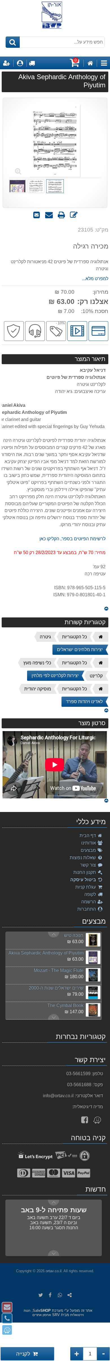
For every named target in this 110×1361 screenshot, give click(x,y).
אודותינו (89, 843)
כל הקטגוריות (74, 636)
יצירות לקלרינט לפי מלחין (55, 675)
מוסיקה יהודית (37, 688)
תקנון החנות (85, 872)
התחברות (87, 909)
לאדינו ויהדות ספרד (84, 701)
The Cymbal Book (65, 1005)
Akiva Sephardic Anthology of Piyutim (45, 952)
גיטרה (45, 636)
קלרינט (96, 675)
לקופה (90, 894)
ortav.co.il (53, 1271)
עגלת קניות (86, 887)
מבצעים (89, 850)
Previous (53, 1017)
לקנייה (24, 1354)
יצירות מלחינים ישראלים (80, 649)
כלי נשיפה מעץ (37, 662)
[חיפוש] (13, 42)
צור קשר (88, 865)
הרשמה (89, 901)
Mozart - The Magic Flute (58, 970)
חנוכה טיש (73, 935)
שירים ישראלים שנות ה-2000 (56, 988)
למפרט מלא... (95, 278)
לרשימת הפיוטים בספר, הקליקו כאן (72, 538)
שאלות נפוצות (83, 857)
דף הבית (88, 835)
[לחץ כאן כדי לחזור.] (106, 608)
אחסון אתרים (41, 1315)
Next (53, 934)
